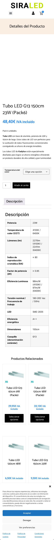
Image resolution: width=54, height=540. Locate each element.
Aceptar (27, 513)
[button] (50, 486)
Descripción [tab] (14, 201)
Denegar (27, 520)
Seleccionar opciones (14, 418)
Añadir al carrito (21, 185)
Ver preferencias (27, 527)
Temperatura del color (12, 171)
